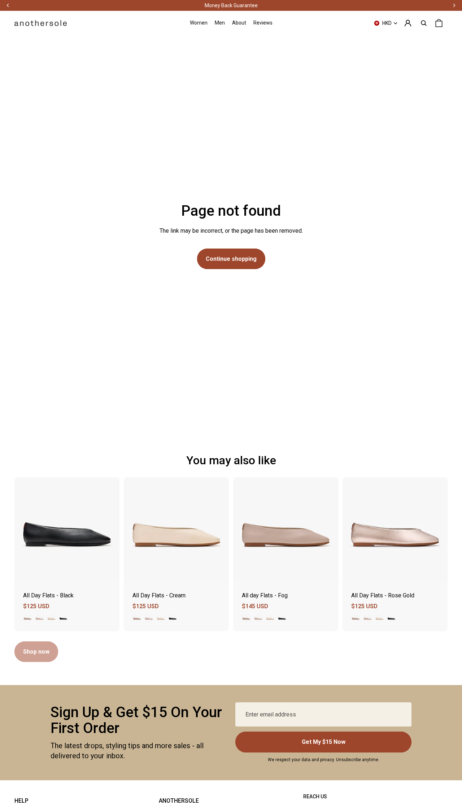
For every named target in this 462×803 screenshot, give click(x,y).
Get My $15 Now (323, 741)
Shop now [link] (36, 651)
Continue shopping (231, 258)
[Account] (408, 23)
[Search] (424, 23)
